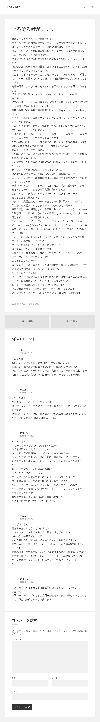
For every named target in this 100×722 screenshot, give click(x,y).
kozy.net (14, 7)
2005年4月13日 (27, 519)
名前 (13, 678)
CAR (37, 304)
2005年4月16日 (27, 582)
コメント (16, 639)
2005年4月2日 (26, 353)
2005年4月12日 (27, 436)
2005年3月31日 (19, 304)
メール (54, 678)
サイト (14, 691)
